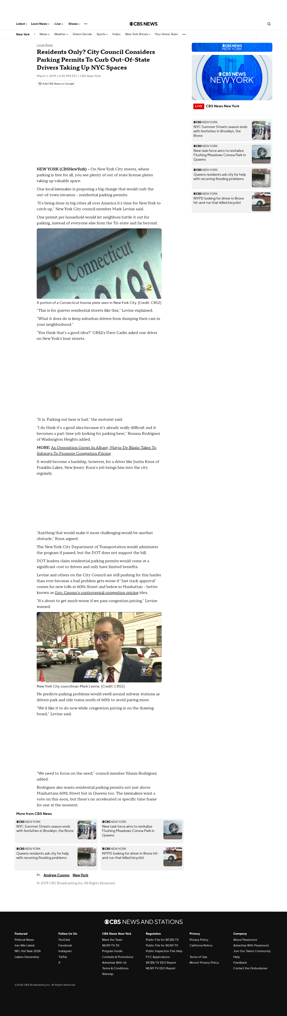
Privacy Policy (199, 939)
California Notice (201, 945)
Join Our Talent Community (252, 951)
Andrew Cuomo (57, 875)
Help (236, 957)
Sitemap (107, 974)
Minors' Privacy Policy (204, 962)
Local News (39, 23)
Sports (101, 34)
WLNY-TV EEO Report (160, 968)
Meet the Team (112, 939)
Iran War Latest (25, 945)
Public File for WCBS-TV (162, 939)
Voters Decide (82, 34)
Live (58, 24)
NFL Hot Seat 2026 (28, 951)
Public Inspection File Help (164, 951)
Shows (74, 23)
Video (116, 34)
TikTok (62, 957)
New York (23, 34)
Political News (24, 939)
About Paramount (245, 939)
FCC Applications (158, 957)
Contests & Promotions (117, 957)
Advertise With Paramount (251, 945)
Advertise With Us (114, 962)
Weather (60, 34)
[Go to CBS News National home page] (143, 24)
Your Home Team (166, 34)
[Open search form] (269, 24)
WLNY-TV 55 (110, 945)
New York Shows (137, 34)
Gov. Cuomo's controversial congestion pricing (96, 592)
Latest (21, 23)
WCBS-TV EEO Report (161, 962)
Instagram (65, 951)
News (44, 34)
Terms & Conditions (115, 968)
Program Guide (112, 951)
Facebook (65, 945)
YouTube (64, 939)
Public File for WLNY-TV (162, 945)
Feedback (240, 962)
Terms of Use (198, 957)
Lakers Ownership (27, 957)
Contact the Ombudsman (250, 968)
